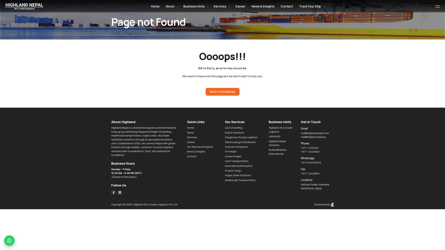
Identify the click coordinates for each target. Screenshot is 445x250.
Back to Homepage (222, 91)
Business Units (194, 6)
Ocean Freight (233, 156)
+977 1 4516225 (309, 147)
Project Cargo (233, 170)
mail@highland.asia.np (313, 137)
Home (155, 6)
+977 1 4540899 (310, 173)
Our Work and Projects (200, 146)
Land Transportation (236, 161)
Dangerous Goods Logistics (241, 137)
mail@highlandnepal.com (315, 133)
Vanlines (274, 136)
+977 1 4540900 (310, 151)
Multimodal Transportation (240, 180)
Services (220, 6)
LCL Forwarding (233, 127)
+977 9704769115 (311, 162)
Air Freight (231, 151)
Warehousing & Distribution (240, 142)
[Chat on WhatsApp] (9, 240)
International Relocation (239, 166)
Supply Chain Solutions (238, 175)
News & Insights (263, 6)
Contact (287, 6)
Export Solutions (234, 132)
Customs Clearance (236, 146)
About (170, 6)
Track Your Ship (310, 6)
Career (240, 6)
